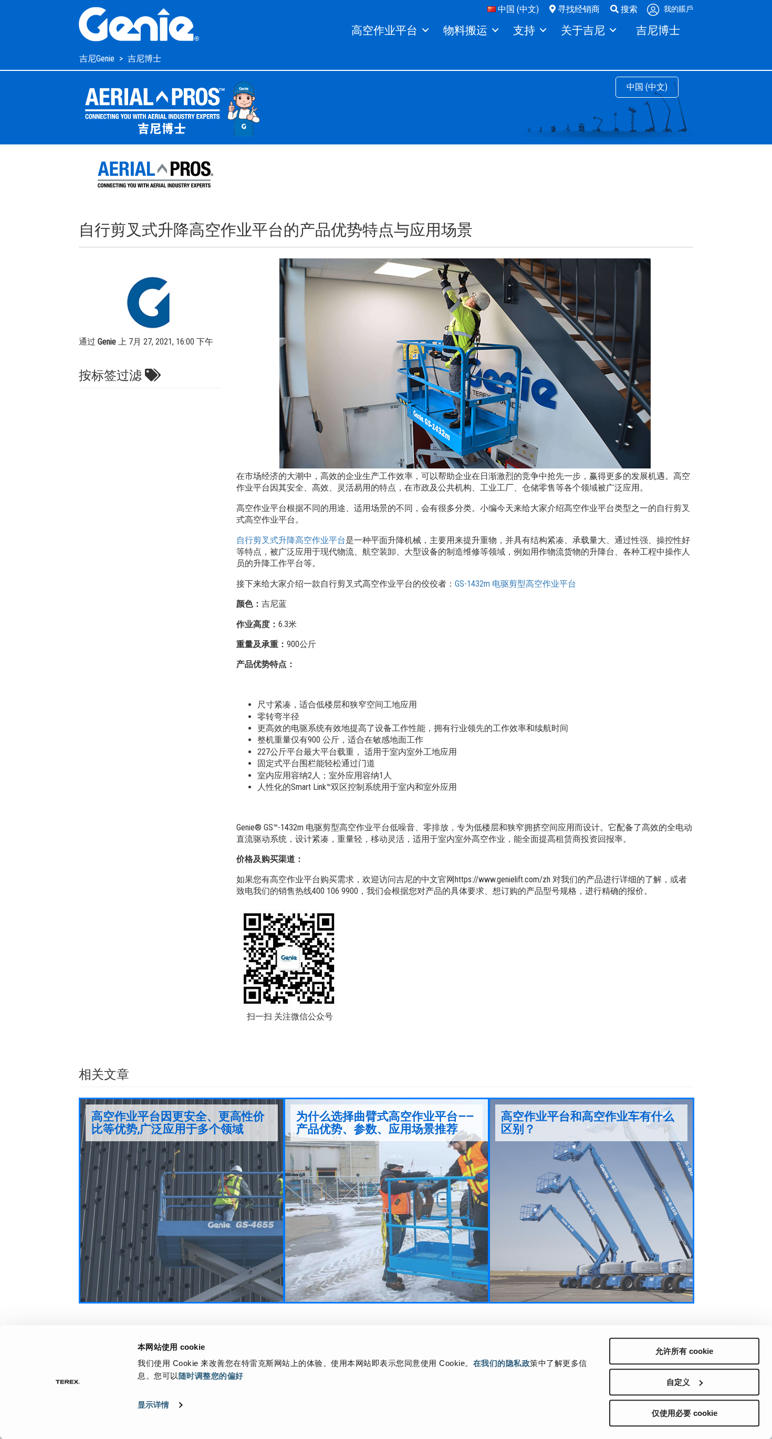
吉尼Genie (98, 59)
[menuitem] (389, 31)
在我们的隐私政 (501, 1363)
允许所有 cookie (684, 1351)
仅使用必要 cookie (684, 1413)
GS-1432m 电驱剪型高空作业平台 (515, 584)
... (181, 1200)
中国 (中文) (517, 9)
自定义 (678, 1382)
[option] (181, 1200)
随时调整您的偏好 (211, 1375)
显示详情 (153, 1405)
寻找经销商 (578, 9)
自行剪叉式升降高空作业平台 (291, 540)
